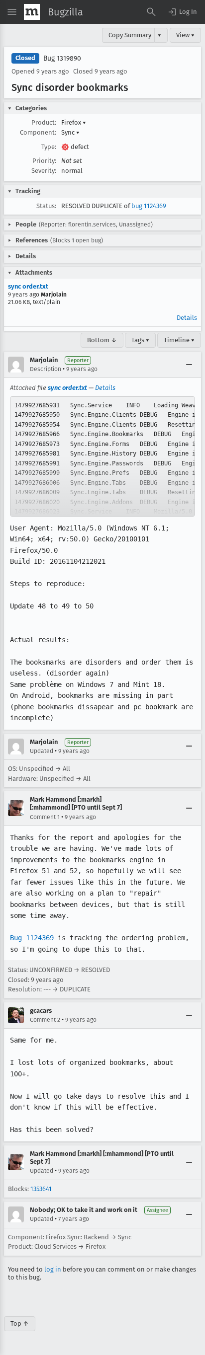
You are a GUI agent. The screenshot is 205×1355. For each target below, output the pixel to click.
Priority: (44, 160)
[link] (102, 456)
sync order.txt (28, 286)
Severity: (43, 170)
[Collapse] (189, 365)
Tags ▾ (140, 340)
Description (45, 369)
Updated (41, 751)
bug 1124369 (148, 206)
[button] (182, 12)
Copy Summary (129, 35)
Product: (43, 122)
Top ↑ (19, 1323)
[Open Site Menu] (12, 12)
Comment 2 (45, 1019)
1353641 (41, 1189)
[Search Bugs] (151, 12)
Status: (46, 206)
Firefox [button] (73, 122)
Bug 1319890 (62, 58)
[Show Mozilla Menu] (32, 12)
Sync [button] (70, 132)
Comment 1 (45, 817)
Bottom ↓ (102, 340)
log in (52, 1269)
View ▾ (185, 35)
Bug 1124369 (32, 938)
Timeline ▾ (179, 340)
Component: (38, 132)
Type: (48, 147)
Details (187, 317)
